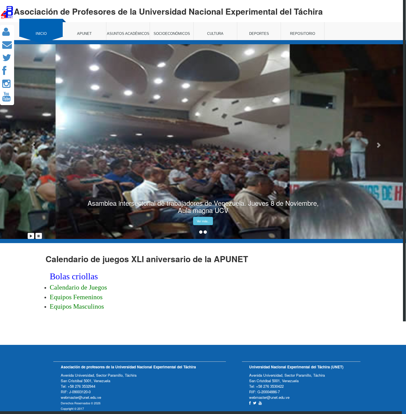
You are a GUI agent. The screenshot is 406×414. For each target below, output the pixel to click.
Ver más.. (203, 221)
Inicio (41, 34)
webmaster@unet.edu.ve (81, 397)
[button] (30, 141)
